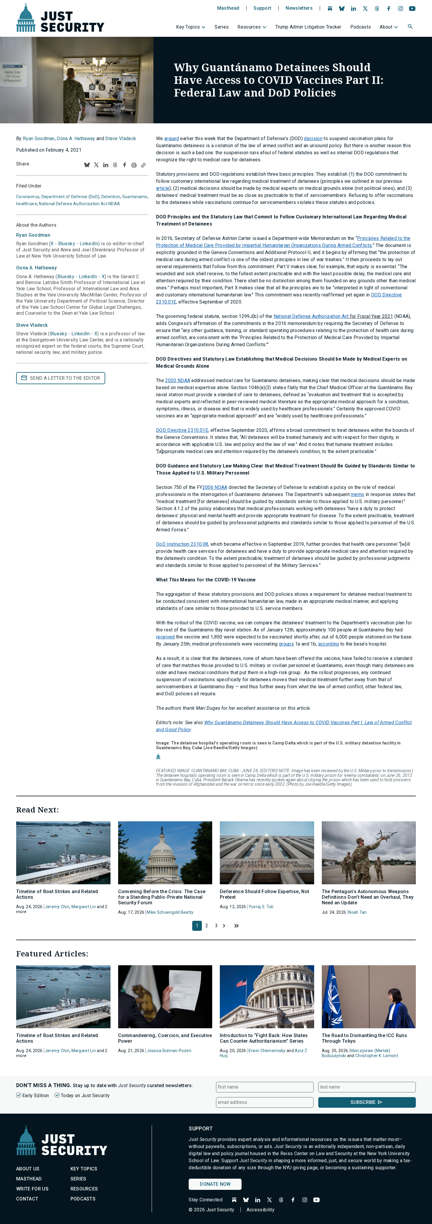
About (386, 27)
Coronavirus (27, 196)
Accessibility (260, 1210)
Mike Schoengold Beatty (170, 912)
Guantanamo (135, 196)
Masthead (228, 8)
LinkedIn (89, 243)
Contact (27, 1199)
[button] (411, 27)
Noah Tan (357, 912)
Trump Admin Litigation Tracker (308, 27)
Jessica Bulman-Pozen (169, 1050)
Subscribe (363, 1102)
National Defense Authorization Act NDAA (79, 203)
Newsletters (299, 8)
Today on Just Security (85, 1095)
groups (286, 644)
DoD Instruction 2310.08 (182, 544)
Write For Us (32, 1189)
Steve (32, 325)
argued (171, 138)
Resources (249, 27)
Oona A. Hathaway (76, 138)
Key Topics (188, 27)
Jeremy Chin (57, 906)
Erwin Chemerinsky (267, 1050)
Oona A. (36, 268)
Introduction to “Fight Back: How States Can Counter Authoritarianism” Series (264, 1038)
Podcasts (360, 27)
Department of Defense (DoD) (70, 196)
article (162, 188)
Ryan (33, 235)
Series (222, 27)
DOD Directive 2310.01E (182, 430)
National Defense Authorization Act (311, 316)
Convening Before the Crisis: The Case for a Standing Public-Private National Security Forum (162, 897)
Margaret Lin (83, 906)
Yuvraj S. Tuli (261, 906)
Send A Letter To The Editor (65, 378)
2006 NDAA (214, 487)
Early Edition (35, 1095)
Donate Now (215, 1184)
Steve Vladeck (120, 138)
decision (313, 138)
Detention (110, 196)
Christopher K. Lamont (376, 1055)
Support (262, 8)
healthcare (26, 203)
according (328, 644)
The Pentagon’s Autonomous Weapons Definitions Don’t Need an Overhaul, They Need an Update (368, 897)
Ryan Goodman (39, 138)
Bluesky (66, 243)
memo (357, 494)
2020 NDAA (177, 380)
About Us (28, 1169)
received (165, 637)
